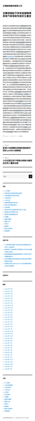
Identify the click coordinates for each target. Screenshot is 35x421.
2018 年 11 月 (8, 362)
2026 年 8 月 (8, 289)
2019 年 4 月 (8, 350)
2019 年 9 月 (8, 338)
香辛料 (6, 224)
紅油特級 (7, 207)
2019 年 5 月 (8, 348)
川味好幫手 (7, 198)
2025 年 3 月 (8, 324)
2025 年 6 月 (8, 317)
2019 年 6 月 (8, 345)
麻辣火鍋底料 (8, 228)
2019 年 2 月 (8, 355)
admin (7, 136)
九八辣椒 (20, 136)
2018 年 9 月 (8, 366)
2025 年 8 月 (8, 312)
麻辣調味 (7, 231)
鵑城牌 (6, 226)
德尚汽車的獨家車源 (10, 205)
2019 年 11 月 (8, 333)
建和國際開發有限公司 (11, 202)
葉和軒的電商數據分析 (11, 214)
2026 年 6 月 (8, 293)
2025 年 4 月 (8, 322)
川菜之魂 (7, 200)
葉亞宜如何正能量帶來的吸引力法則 (15, 210)
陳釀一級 (7, 221)
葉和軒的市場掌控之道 (11, 212)
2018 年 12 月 (8, 359)
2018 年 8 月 (8, 369)
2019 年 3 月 (8, 352)
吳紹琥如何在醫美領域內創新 (13, 193)
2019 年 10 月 (8, 336)
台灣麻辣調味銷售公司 (12, 6)
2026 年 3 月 (8, 301)
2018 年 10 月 (8, 364)
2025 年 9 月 (8, 310)
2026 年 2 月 (8, 303)
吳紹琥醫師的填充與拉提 (11, 195)
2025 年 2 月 (8, 326)
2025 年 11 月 (8, 308)
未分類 (6, 392)
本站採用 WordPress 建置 (21, 417)
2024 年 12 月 (8, 331)
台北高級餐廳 (8, 385)
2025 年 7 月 (8, 315)
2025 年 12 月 (8, 305)
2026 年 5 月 (8, 296)
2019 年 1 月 (8, 357)
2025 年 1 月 (8, 329)
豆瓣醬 (6, 217)
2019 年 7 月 (8, 343)
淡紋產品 (9, 56)
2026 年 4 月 (8, 298)
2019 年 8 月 (8, 341)
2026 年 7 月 (8, 291)
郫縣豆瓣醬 (7, 219)
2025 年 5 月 (8, 319)
